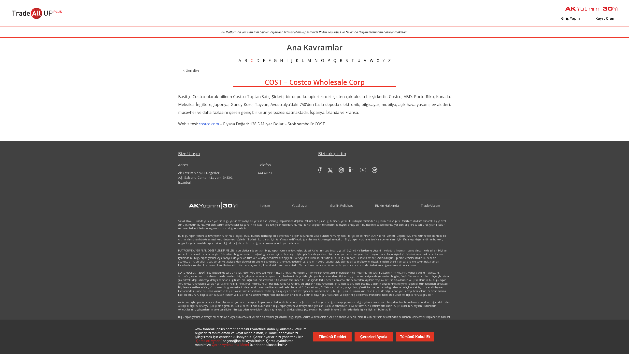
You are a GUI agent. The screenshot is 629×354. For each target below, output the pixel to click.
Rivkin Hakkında (387, 205)
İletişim (265, 205)
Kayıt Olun (605, 18)
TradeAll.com (430, 205)
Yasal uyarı (300, 205)
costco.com (209, 124)
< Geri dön (191, 70)
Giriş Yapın (570, 18)
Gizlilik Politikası (342, 205)
